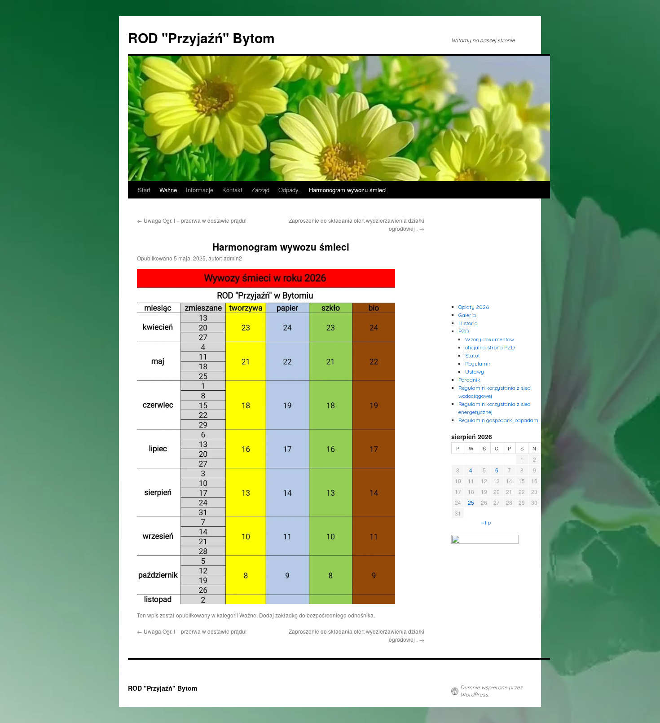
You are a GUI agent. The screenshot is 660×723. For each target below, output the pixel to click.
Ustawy (474, 371)
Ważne (168, 189)
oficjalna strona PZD (490, 347)
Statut (472, 355)
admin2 (233, 258)
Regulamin (478, 363)
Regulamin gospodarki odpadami (499, 420)
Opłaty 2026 (473, 307)
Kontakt (232, 189)
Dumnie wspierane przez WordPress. (491, 691)
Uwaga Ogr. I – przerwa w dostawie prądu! (191, 220)
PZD (463, 331)
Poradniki (470, 379)
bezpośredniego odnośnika (340, 615)
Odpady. (289, 189)
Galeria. (467, 315)
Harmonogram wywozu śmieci (348, 189)
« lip (486, 522)
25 (471, 502)
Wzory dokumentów (489, 339)
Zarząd (260, 189)
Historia (468, 323)
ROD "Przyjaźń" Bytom (201, 37)
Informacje (199, 189)
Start (144, 189)
